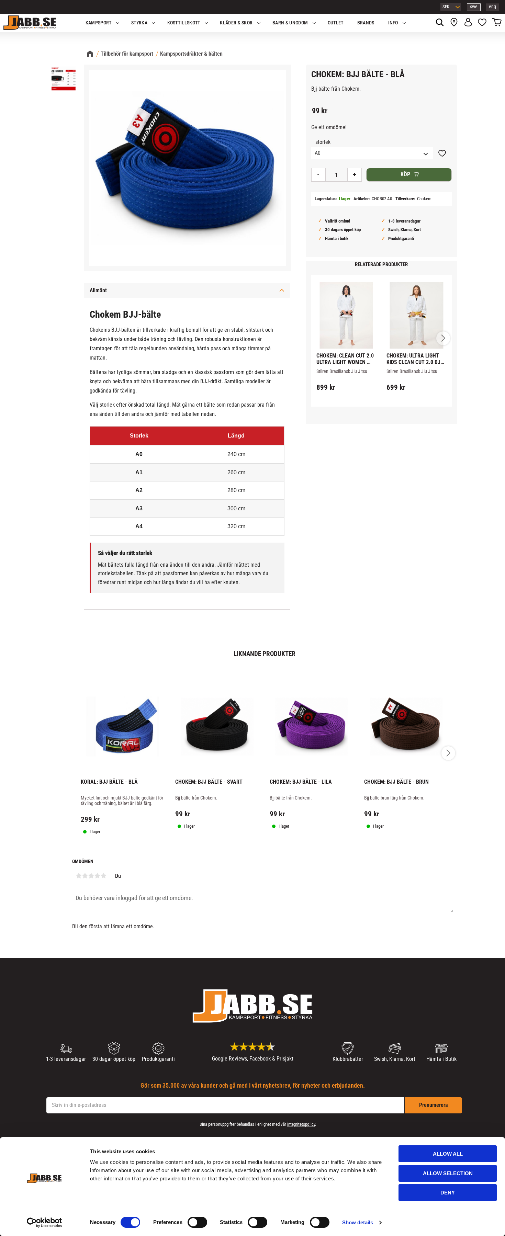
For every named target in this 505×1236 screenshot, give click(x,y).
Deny (447, 1192)
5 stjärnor (103, 876)
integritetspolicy (301, 1124)
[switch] (197, 1222)
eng (492, 7)
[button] (482, 23)
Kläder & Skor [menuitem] (236, 23)
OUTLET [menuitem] (336, 23)
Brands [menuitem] (365, 23)
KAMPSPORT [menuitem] (99, 23)
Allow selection (448, 1173)
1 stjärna (79, 876)
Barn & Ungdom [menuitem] (290, 23)
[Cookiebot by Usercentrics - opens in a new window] (44, 1222)
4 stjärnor (97, 876)
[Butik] (454, 23)
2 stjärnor (85, 876)
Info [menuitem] (393, 23)
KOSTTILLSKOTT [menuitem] (183, 23)
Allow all (448, 1154)
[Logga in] (468, 23)
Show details (357, 1222)
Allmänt (98, 290)
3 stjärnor (91, 876)
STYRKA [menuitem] (139, 23)
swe (474, 7)
